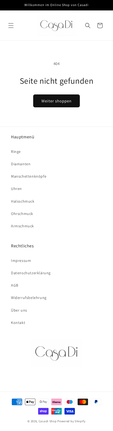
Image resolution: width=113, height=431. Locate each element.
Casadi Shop (48, 421)
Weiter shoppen (56, 100)
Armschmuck (22, 225)
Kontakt (18, 322)
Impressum (21, 260)
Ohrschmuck (22, 213)
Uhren (16, 188)
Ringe (16, 151)
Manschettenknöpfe (28, 176)
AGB (14, 285)
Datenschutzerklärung (31, 272)
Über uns (19, 310)
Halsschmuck (23, 201)
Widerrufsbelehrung (29, 297)
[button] (11, 25)
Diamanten (20, 163)
